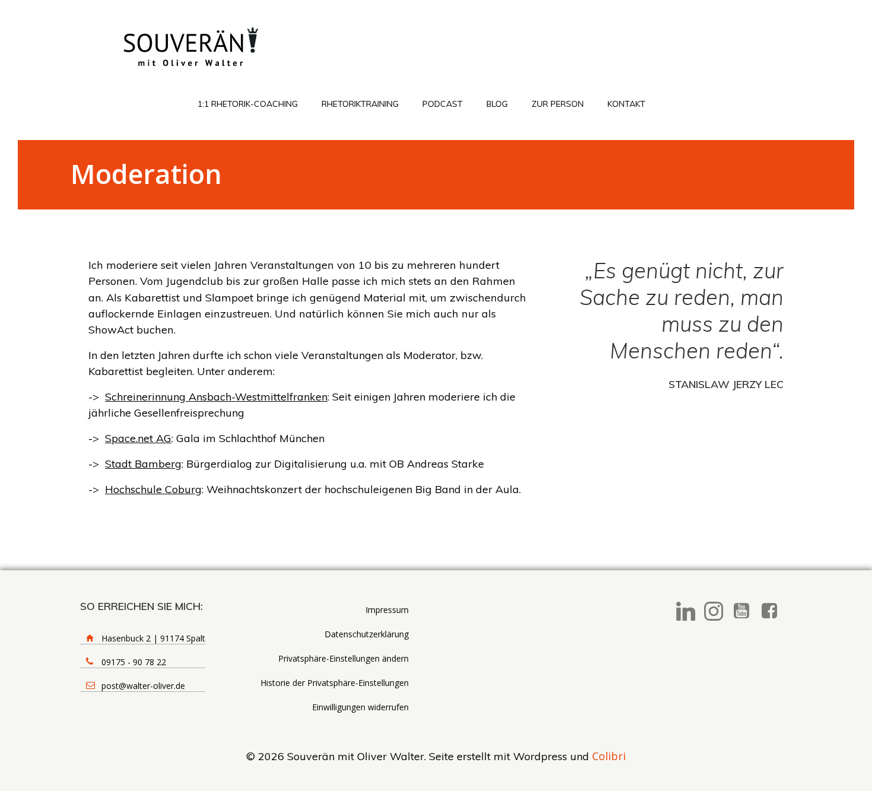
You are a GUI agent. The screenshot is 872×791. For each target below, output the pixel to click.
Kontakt (626, 104)
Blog (497, 104)
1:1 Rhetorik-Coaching (248, 104)
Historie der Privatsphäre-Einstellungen (334, 682)
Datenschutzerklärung (366, 634)
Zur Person (558, 104)
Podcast (442, 104)
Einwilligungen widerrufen (360, 707)
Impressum (387, 609)
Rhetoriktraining (360, 104)
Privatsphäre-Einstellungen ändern (343, 658)
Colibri (609, 756)
